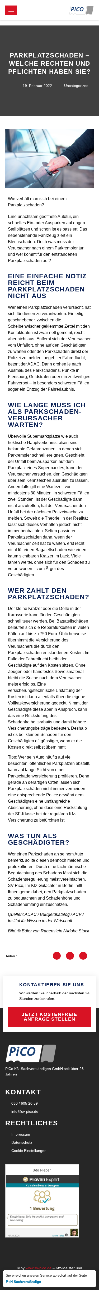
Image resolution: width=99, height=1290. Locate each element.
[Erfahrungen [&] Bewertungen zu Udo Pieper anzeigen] (42, 1236)
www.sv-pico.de (38, 1268)
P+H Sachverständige (23, 1282)
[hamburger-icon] (11, 10)
